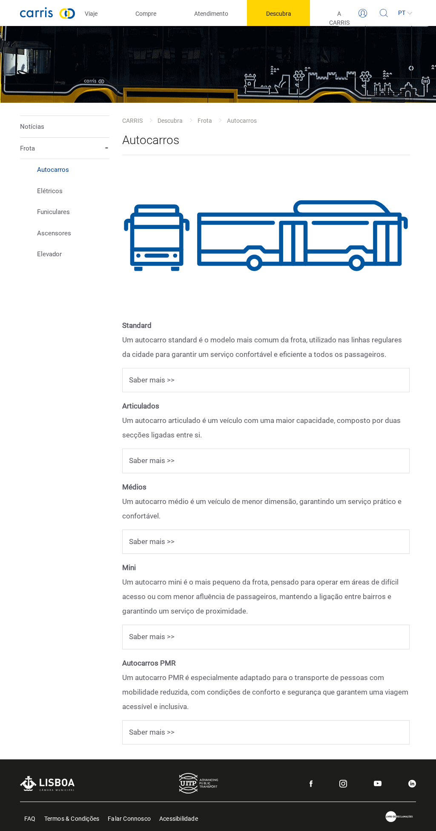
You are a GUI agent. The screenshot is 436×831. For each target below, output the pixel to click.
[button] (64, 201)
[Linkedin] (412, 784)
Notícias (32, 126)
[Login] (363, 13)
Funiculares (53, 212)
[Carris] (47, 13)
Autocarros (53, 170)
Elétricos (50, 191)
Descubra (170, 120)
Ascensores (54, 233)
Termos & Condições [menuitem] (72, 818)
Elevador (49, 254)
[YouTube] (378, 783)
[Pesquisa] (384, 13)
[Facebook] (311, 783)
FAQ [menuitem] (30, 818)
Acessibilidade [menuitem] (178, 818)
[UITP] (198, 783)
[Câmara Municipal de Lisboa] (47, 783)
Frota (205, 120)
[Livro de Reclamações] (399, 816)
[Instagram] (343, 784)
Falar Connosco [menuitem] (129, 818)
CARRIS (132, 120)
